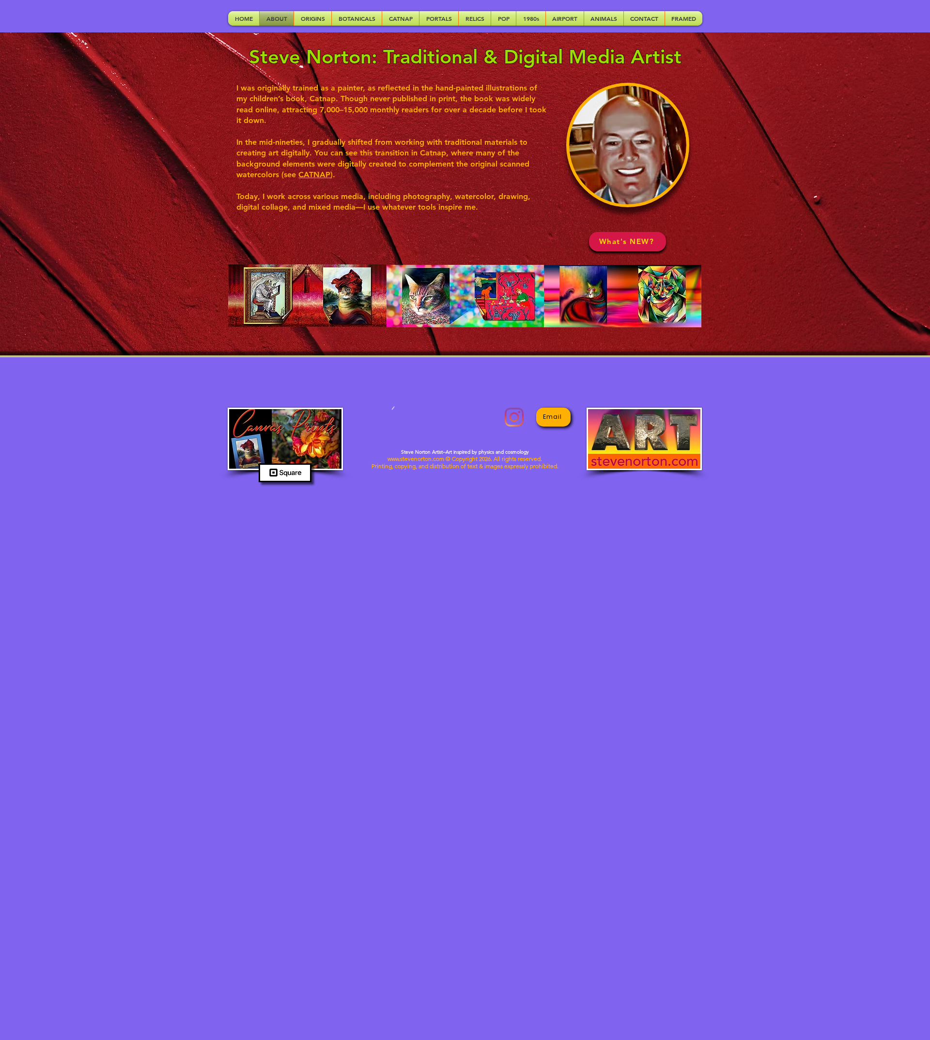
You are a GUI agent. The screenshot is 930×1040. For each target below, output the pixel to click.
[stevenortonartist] (514, 417)
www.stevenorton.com (416, 458)
